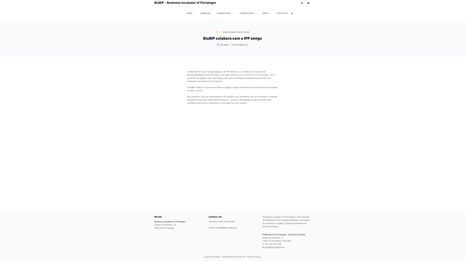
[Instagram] (308, 3)
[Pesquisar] (292, 13)
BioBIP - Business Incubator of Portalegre (185, 2)
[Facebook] (302, 3)
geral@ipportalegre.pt (274, 247)
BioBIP (189, 13)
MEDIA (265, 13)
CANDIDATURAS (224, 13)
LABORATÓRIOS (247, 13)
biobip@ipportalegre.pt (226, 227)
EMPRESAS (206, 13)
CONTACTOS (282, 13)
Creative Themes (253, 257)
